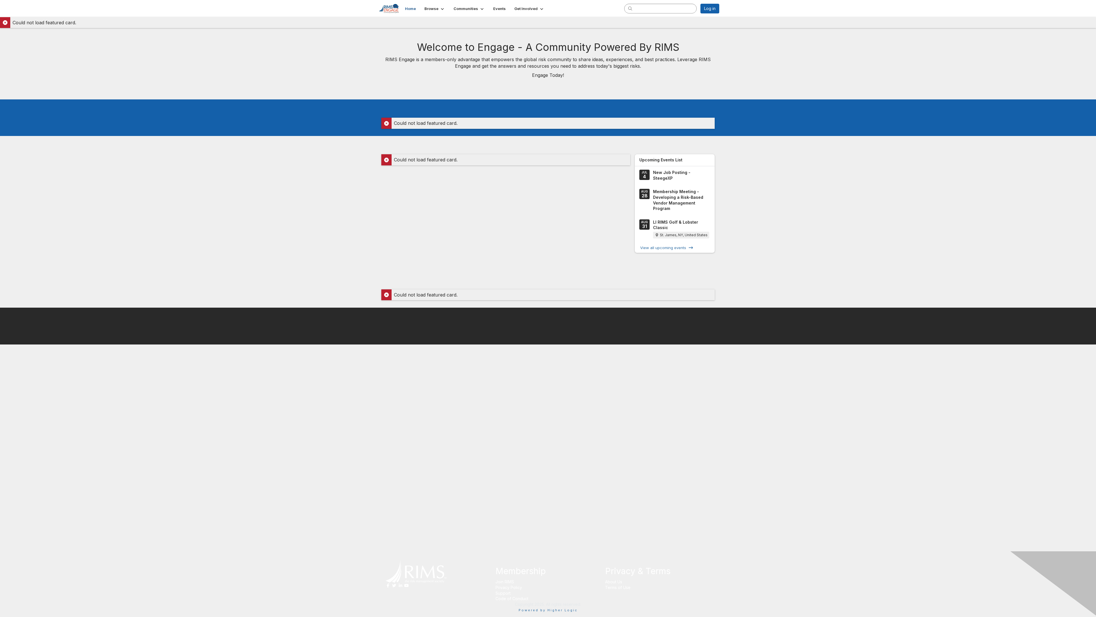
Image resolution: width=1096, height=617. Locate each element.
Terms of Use (617, 587)
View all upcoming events (663, 247)
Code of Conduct (511, 598)
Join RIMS (504, 581)
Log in (710, 8)
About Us (613, 581)
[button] (434, 8)
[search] (630, 8)
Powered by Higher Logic (548, 610)
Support (503, 593)
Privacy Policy (508, 587)
